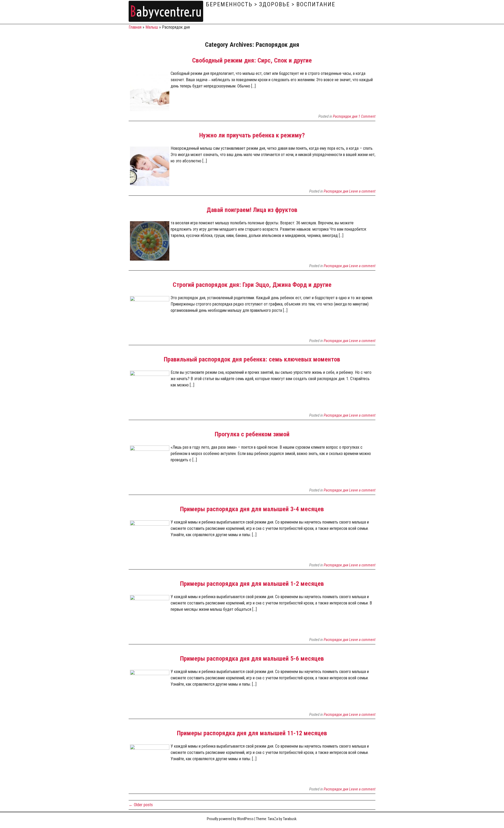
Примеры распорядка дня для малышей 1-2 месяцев (252, 583)
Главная (135, 27)
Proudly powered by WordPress (230, 819)
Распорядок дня (345, 116)
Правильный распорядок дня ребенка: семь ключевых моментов (252, 359)
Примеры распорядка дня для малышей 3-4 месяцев (252, 509)
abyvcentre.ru (166, 12)
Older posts (141, 804)
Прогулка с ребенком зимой (252, 434)
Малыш (151, 27)
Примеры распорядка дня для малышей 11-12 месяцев (252, 733)
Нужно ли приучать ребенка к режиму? (252, 135)
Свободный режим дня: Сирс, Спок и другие (252, 60)
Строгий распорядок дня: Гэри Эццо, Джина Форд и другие (252, 284)
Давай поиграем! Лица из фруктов (252, 210)
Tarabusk (289, 819)
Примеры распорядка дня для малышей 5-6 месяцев (252, 658)
